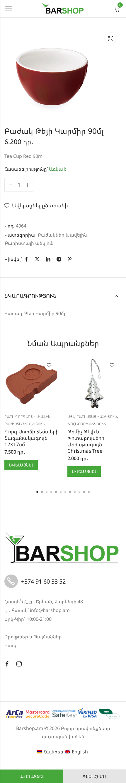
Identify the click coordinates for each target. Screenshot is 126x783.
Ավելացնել (31, 776)
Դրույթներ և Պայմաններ (33, 636)
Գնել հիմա (94, 776)
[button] (37, 492)
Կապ (10, 645)
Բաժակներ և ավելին (62, 235)
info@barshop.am (50, 610)
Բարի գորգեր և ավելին (27, 416)
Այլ (70, 416)
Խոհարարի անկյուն (86, 423)
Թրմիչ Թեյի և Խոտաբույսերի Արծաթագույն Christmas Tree (85, 441)
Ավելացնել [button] (21, 465)
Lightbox (111, 39)
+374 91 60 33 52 (43, 581)
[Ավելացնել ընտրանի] (49, 365)
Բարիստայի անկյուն (29, 243)
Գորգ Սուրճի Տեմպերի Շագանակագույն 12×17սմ (31, 438)
